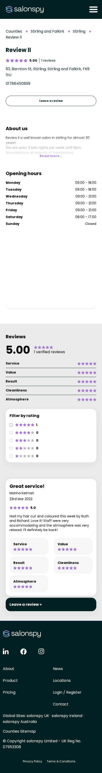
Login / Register (67, 692)
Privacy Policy (32, 761)
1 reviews (48, 60)
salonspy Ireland (67, 715)
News (58, 668)
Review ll (14, 37)
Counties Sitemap (19, 731)
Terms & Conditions (61, 761)
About (8, 668)
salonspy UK (38, 715)
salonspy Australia (20, 721)
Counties (14, 31)
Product (10, 680)
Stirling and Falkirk (47, 31)
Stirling (79, 31)
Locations (62, 680)
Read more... (51, 156)
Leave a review (51, 101)
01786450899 (18, 83)
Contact (61, 704)
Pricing (9, 692)
